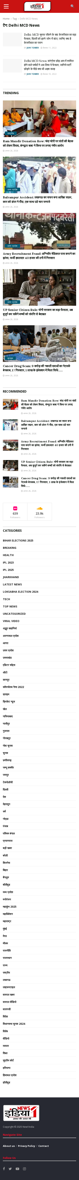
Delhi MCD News (29, 18)
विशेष (5, 1031)
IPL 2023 (8, 562)
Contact (43, 1146)
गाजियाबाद (8, 716)
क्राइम (10, 358)
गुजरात (6, 731)
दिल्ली (5, 789)
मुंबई (5, 928)
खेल (5, 709)
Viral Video (11, 621)
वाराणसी (7, 1009)
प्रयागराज (7, 840)
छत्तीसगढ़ (7, 760)
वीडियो (6, 1038)
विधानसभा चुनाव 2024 (14, 1024)
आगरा (5, 643)
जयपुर (6, 775)
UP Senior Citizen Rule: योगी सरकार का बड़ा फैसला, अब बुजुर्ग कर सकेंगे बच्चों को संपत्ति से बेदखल (47, 463)
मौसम (5, 943)
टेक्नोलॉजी (8, 782)
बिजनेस (6, 862)
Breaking (9, 548)
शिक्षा (5, 1053)
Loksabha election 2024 (20, 591)
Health (8, 555)
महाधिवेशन (8, 914)
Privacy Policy (26, 1146)
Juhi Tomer (33, 47)
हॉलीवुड (6, 1082)
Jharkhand (11, 577)
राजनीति (7, 950)
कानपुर (6, 679)
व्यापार (6, 1046)
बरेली (5, 855)
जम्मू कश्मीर (8, 767)
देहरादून (6, 804)
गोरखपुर (7, 738)
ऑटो (5, 672)
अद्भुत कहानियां (10, 628)
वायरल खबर (9, 994)
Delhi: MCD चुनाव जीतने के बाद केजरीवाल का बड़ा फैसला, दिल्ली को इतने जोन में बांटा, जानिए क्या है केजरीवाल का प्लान (50, 38)
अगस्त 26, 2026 (11, 150)
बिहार (5, 870)
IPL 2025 (8, 570)
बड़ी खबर (7, 848)
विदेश (5, 1016)
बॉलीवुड (6, 884)
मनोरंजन (7, 899)
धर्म (4, 811)
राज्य (5, 965)
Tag (15, 18)
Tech (6, 599)
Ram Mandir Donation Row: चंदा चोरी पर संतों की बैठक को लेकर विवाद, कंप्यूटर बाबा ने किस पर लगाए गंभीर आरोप (48, 404)
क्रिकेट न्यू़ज (9, 701)
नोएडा (5, 819)
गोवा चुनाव (8, 745)
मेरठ (5, 936)
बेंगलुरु (6, 877)
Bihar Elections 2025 (18, 540)
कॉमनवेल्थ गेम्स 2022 (13, 687)
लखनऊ (6, 980)
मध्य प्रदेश (8, 892)
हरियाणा (6, 1068)
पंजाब (5, 826)
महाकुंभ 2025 (9, 906)
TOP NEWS (10, 606)
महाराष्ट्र (7, 921)
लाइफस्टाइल (9, 987)
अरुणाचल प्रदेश (11, 636)
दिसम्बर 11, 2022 (49, 47)
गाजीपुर (6, 723)
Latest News (12, 584)
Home (6, 18)
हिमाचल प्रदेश (9, 1075)
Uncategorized (14, 613)
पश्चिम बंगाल (9, 833)
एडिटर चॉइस (9, 665)
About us (9, 1146)
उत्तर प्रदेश (12, 189)
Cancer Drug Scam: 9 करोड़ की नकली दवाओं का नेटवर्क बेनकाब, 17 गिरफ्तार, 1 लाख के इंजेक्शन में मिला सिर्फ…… (48, 482)
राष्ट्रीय (10, 133)
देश (4, 797)
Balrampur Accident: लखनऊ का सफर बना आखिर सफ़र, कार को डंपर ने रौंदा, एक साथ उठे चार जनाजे (46, 424)
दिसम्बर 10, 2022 (49, 74)
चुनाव (5, 753)
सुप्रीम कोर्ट (8, 1060)
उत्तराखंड (7, 657)
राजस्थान (7, 958)
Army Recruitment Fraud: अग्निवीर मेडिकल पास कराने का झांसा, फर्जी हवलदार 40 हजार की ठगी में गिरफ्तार (47, 445)
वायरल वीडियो (9, 1002)
